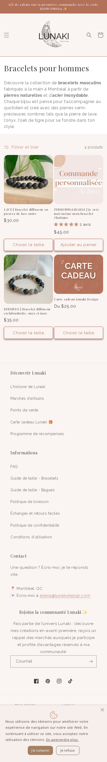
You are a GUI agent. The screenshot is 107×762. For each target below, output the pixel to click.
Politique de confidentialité (34, 525)
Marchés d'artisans (27, 398)
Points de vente (24, 410)
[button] (6, 35)
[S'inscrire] (90, 661)
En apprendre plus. (62, 739)
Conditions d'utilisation (31, 537)
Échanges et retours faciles (35, 513)
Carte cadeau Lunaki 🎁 (31, 422)
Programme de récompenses (37, 434)
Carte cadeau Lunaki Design (76, 299)
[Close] (102, 709)
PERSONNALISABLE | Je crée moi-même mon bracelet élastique (76, 213)
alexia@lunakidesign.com (65, 595)
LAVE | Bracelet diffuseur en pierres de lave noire (26, 212)
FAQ (14, 466)
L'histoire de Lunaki (27, 387)
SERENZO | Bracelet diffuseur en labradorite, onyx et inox (27, 311)
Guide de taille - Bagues (32, 490)
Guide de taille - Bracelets (34, 478)
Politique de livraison (29, 502)
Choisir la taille (28, 244)
